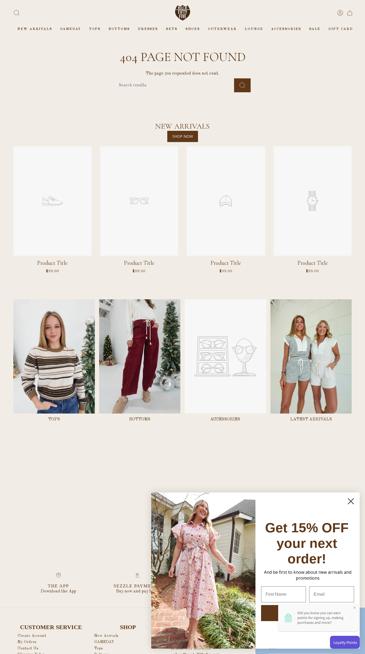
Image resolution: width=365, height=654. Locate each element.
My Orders (27, 642)
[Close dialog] (351, 501)
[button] (95, 29)
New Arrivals (106, 636)
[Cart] (350, 12)
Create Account (32, 636)
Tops (98, 648)
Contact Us (28, 648)
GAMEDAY (104, 642)
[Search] (242, 85)
